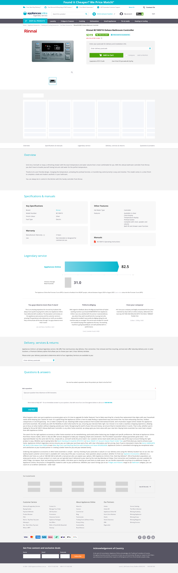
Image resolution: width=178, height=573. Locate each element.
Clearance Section (54, 517)
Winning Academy (135, 512)
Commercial (79, 512)
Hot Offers (52, 522)
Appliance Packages (55, 520)
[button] (126, 14)
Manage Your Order (55, 509)
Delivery (25, 506)
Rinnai (58, 210)
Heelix (105, 517)
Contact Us (52, 506)
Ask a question (27, 388)
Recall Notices (80, 528)
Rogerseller (107, 525)
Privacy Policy (80, 522)
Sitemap (51, 528)
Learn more (118, 292)
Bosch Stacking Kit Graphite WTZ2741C (70, 441)
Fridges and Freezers (115, 462)
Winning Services (135, 522)
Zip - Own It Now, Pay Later (30, 525)
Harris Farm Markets (110, 514)
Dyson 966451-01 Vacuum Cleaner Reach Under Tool (104, 441)
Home (24, 25)
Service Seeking (134, 506)
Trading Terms (80, 520)
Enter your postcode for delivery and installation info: (108, 44)
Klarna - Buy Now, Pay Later (31, 520)
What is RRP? (26, 528)
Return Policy (90, 520)
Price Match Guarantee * (86, 7)
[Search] (86, 14)
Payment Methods (28, 512)
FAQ (24, 517)
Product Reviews (27, 514)
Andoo (106, 506)
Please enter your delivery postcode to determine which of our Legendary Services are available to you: (57, 355)
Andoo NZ (106, 509)
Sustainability (80, 525)
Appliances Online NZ (110, 512)
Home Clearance (109, 520)
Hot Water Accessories (66, 25)
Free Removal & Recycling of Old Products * (60, 7)
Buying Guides (27, 509)
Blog (77, 514)
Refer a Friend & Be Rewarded (58, 525)
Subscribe (77, 556)
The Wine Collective (135, 509)
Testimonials (80, 517)
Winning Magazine (135, 520)
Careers (78, 509)
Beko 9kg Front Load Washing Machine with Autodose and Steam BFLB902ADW (80, 445)
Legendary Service (34, 506)
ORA (105, 522)
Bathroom (135, 462)
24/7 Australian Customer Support (110, 7)
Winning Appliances (135, 514)
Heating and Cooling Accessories (50, 25)
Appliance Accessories (34, 25)
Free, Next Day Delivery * (33, 7)
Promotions (52, 514)
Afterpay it (26, 522)
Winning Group (134, 517)
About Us (131, 7)
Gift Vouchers (53, 512)
